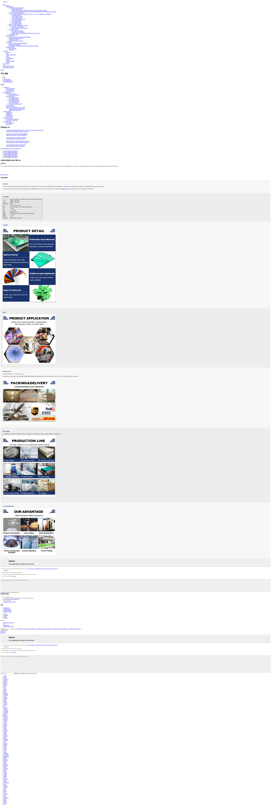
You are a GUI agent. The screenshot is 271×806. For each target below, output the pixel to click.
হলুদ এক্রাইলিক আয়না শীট (16, 23)
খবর (4, 65)
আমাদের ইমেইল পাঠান (4, 174)
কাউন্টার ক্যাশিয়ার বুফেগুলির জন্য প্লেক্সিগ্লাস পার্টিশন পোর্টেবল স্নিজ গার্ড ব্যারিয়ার (23, 46)
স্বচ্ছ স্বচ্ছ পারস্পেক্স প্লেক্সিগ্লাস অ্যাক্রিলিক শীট (18, 43)
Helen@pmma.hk (15, 599)
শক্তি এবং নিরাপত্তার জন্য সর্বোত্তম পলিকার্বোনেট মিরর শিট (19, 37)
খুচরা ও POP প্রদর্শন (10, 58)
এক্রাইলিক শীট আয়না (65, 189)
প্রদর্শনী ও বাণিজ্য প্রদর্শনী (11, 54)
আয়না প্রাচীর (31, 629)
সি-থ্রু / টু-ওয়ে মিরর (9, 105)
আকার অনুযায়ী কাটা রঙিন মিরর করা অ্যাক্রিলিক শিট (15, 146)
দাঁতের (7, 53)
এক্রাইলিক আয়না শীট (73, 629)
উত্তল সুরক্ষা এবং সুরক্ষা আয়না (17, 30)
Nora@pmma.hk (7, 599)
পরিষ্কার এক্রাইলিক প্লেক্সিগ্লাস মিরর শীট (16, 8)
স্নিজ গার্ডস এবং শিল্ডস (10, 91)
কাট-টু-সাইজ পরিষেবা (12, 48)
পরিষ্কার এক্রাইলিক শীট (10, 88)
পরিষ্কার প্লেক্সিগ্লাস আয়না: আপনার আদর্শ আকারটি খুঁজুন (16, 135)
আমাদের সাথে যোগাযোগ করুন (8, 67)
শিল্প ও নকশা (8, 52)
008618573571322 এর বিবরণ (9, 602)
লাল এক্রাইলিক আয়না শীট (16, 20)
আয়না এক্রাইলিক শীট (64, 629)
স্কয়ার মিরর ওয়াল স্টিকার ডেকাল (18, 27)
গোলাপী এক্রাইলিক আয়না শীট (17, 16)
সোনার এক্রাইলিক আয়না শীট (17, 18)
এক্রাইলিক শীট (9, 42)
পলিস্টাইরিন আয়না (9, 112)
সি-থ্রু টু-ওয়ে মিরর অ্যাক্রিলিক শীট (15, 24)
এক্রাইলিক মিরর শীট (9, 6)
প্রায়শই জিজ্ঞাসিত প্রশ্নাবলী (8, 66)
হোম (4, 4)
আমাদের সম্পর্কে (6, 63)
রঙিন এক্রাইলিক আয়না (7, 80)
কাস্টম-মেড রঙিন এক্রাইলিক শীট (15, 44)
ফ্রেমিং (7, 56)
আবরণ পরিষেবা (11, 49)
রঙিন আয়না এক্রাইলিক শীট (46, 629)
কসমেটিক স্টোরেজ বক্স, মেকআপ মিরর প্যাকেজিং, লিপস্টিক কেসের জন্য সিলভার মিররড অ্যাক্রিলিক (29, 10)
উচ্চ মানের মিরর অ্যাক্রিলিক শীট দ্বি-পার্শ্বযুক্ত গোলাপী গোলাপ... (17, 131)
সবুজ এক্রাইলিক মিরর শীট (16, 21)
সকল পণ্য (79, 629)
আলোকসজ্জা (8, 57)
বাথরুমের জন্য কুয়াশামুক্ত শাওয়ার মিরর (16, 41)
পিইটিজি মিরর (8, 114)
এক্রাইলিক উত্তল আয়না (13, 29)
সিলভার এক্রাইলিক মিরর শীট (17, 9)
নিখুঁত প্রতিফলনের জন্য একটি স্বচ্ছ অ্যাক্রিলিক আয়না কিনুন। (17, 142)
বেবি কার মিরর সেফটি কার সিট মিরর (18, 32)
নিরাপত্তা (8, 62)
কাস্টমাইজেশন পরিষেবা (10, 47)
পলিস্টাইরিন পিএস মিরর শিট (14, 39)
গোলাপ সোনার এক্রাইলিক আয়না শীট (18, 19)
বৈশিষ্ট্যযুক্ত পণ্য (21, 629)
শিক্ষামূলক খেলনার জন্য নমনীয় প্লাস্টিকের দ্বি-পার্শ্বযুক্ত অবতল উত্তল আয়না (26, 33)
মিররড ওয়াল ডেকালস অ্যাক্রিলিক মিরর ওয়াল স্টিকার (18, 25)
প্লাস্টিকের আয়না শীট (10, 35)
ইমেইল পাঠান (3, 631)
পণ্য (4, 78)
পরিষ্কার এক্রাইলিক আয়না (11, 93)
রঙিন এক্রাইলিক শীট (10, 90)
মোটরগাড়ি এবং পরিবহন (10, 61)
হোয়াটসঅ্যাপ (3, 632)
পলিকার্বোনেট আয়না (9, 115)
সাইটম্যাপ (27, 629)
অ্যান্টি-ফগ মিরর (9, 116)
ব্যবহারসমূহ (5, 51)
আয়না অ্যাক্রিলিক (37, 629)
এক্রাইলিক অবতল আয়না (13, 34)
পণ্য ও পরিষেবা (6, 5)
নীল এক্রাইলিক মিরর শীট (16, 15)
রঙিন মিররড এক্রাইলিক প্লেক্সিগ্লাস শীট (16, 13)
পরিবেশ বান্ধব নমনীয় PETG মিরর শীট (16, 38)
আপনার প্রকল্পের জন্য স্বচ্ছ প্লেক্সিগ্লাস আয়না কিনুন (15, 138)
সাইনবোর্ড (8, 60)
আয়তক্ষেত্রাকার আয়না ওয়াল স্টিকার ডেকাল (19, 28)
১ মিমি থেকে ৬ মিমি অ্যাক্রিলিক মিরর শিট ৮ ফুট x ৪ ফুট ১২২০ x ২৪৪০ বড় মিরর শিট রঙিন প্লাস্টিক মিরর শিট (31, 14)
